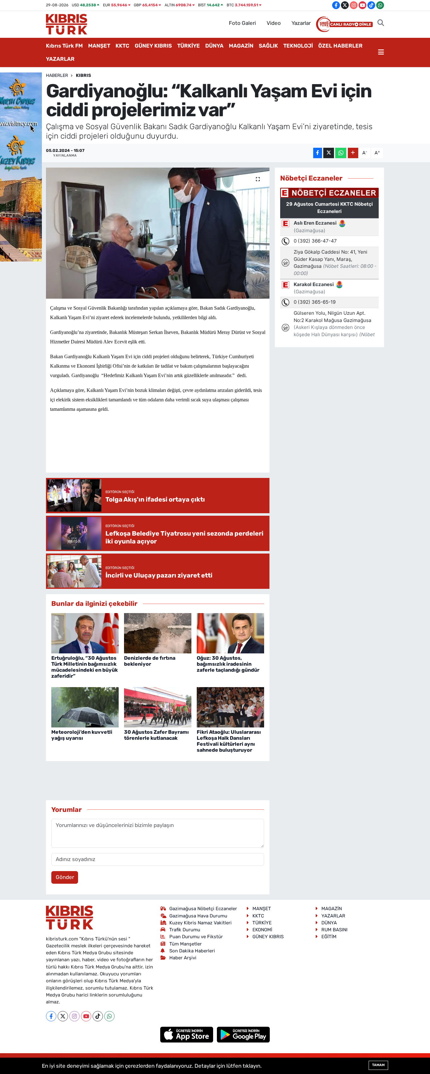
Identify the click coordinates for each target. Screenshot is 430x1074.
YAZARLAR (60, 59)
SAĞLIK (268, 46)
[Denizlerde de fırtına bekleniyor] (157, 633)
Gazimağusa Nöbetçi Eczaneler (203, 908)
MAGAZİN (241, 46)
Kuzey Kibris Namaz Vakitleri (200, 923)
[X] (63, 1016)
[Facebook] (51, 1016)
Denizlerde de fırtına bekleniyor (149, 661)
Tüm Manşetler (185, 944)
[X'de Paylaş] (328, 153)
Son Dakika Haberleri (192, 951)
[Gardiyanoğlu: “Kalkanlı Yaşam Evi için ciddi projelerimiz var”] (158, 233)
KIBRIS (83, 75)
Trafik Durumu (184, 930)
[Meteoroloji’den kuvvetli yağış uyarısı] (85, 707)
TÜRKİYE (188, 46)
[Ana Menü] (381, 53)
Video (274, 23)
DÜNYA (214, 46)
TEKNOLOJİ (298, 46)
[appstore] (187, 1034)
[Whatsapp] (109, 1016)
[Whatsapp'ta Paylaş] (340, 153)
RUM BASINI (334, 930)
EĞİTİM (329, 936)
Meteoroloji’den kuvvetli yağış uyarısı (81, 735)
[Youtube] (86, 1016)
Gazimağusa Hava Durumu (198, 916)
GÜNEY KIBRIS (153, 46)
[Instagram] (74, 1016)
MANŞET (99, 46)
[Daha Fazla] (353, 153)
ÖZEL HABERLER (340, 46)
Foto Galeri (242, 23)
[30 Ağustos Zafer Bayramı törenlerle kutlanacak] (157, 707)
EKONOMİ (262, 930)
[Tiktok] (98, 1016)
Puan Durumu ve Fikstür (196, 936)
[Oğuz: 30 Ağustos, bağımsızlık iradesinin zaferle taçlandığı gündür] (230, 633)
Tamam (378, 1065)
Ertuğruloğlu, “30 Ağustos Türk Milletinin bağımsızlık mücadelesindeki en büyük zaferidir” (84, 667)
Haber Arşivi (182, 958)
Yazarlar (301, 23)
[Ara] (380, 23)
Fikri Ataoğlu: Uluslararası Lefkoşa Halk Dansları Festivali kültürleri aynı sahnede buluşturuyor (229, 741)
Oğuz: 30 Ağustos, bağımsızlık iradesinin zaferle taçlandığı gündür (228, 664)
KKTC (122, 46)
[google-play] (243, 1034)
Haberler (57, 75)
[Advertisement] (164, 449)
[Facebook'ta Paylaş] (317, 153)
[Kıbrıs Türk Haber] (66, 23)
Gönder (65, 877)
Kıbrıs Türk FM (64, 46)
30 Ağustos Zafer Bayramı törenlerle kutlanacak (156, 735)
